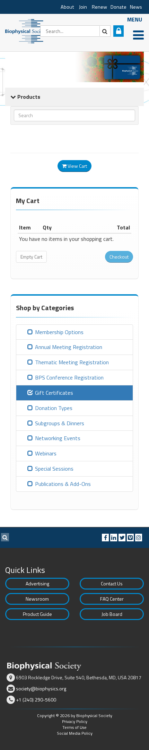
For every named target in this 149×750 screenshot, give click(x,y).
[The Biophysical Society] (26, 30)
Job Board (112, 614)
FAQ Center (112, 598)
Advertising (37, 583)
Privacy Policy (74, 721)
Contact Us (112, 583)
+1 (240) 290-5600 (36, 699)
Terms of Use (74, 727)
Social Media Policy (75, 733)
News (136, 7)
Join (83, 7)
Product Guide (37, 614)
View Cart (77, 165)
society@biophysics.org (41, 688)
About (67, 7)
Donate (118, 7)
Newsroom (37, 598)
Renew (99, 7)
